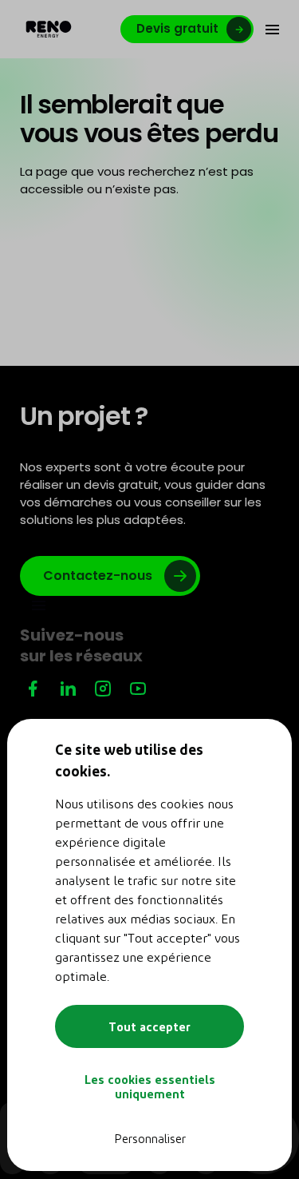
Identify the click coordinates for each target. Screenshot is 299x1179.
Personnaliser (150, 1138)
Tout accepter (149, 1026)
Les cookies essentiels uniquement (150, 1086)
